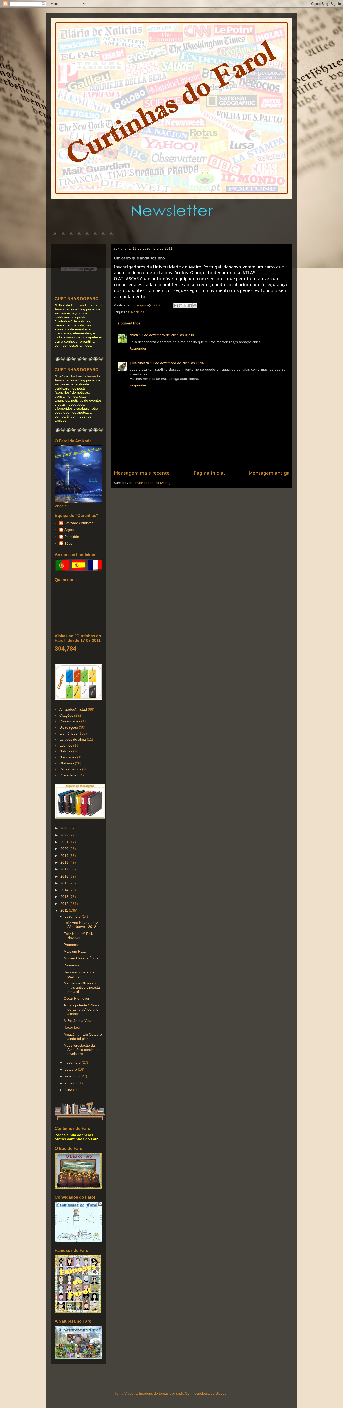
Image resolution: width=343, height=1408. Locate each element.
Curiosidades (69, 721)
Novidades (67, 757)
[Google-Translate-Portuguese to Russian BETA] (103, 236)
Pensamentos (70, 769)
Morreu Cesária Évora (81, 958)
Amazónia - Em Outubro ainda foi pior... (83, 1036)
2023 (64, 828)
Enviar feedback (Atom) (152, 483)
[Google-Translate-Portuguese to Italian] (79, 236)
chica (134, 335)
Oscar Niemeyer (76, 998)
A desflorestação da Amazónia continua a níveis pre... (82, 1049)
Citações (66, 715)
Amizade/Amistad (73, 709)
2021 (64, 842)
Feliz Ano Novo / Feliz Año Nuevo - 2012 (81, 924)
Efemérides (68, 733)
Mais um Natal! (75, 951)
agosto (70, 1083)
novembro (73, 1062)
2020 (64, 849)
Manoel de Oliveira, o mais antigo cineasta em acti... (82, 987)
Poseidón (71, 537)
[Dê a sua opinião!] (180, 305)
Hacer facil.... (74, 1027)
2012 (64, 904)
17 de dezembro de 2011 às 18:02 (177, 363)
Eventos (65, 745)
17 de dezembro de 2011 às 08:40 (166, 335)
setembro (73, 1076)
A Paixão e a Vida (77, 1020)
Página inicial (209, 473)
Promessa (72, 945)
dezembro (73, 916)
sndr (179, 1393)
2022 (64, 835)
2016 (64, 876)
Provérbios (67, 775)
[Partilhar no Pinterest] (194, 305)
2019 (64, 856)
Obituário (66, 763)
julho (69, 1090)
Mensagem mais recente (142, 473)
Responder (138, 348)
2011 (64, 910)
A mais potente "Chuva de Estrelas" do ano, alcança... (82, 1009)
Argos (69, 530)
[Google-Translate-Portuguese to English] (95, 236)
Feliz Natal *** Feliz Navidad (79, 936)
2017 (64, 869)
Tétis (68, 543)
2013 (64, 897)
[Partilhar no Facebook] (190, 305)
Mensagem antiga (269, 473)
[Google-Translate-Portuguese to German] (71, 236)
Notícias (137, 312)
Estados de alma (72, 739)
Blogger (222, 1393)
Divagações (68, 727)
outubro (71, 1069)
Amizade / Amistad (79, 523)
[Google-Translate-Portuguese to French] (63, 236)
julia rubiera (139, 363)
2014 (64, 890)
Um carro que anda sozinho (79, 974)
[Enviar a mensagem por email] (175, 305)
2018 (64, 862)
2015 (64, 883)
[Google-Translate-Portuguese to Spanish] (111, 236)
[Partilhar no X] (185, 305)
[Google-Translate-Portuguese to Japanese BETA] (87, 236)
